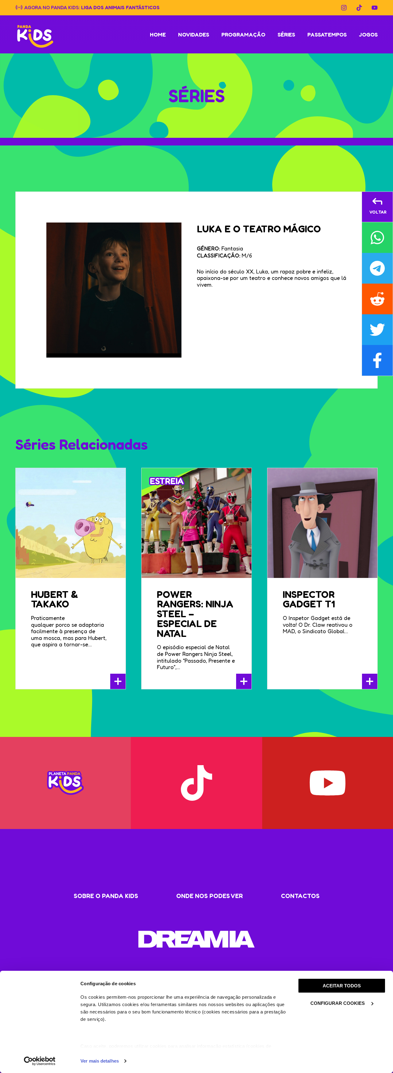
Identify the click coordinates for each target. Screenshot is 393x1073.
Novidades (193, 34)
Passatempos (327, 34)
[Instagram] (344, 8)
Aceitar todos (342, 985)
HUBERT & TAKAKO (54, 599)
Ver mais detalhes (99, 1060)
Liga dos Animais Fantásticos (120, 7)
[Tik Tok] (359, 8)
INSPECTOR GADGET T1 (309, 599)
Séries (286, 34)
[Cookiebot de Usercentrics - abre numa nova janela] (40, 1061)
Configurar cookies (338, 1003)
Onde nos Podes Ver (209, 896)
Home (158, 34)
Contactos (300, 896)
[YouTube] (375, 8)
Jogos (368, 34)
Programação (243, 34)
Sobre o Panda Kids (106, 896)
